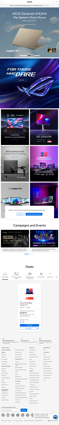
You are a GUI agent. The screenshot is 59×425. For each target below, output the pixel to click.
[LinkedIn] (22, 415)
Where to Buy (33, 363)
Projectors (4, 371)
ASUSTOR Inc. (33, 366)
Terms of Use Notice (28, 420)
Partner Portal (46, 357)
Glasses (3, 387)
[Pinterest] (27, 415)
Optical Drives (18, 354)
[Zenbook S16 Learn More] (15, 164)
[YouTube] (8, 415)
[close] (52, 207)
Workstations (5, 384)
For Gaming (4, 364)
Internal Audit (33, 354)
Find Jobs (32, 352)
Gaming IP (17, 402)
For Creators (4, 359)
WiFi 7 (16, 372)
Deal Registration (33, 387)
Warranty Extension (34, 403)
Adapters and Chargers (20, 395)
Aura (44, 380)
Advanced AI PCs (47, 375)
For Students (4, 361)
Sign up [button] (24, 410)
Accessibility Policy (47, 373)
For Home (4, 354)
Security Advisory (34, 400)
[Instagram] (3, 415)
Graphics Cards (5, 400)
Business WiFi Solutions (20, 369)
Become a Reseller (47, 361)
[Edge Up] (32, 415)
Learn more (28, 328)
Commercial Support (34, 382)
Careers (31, 368)
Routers (17, 361)
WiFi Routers (18, 376)
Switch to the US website (34, 214)
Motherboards (5, 393)
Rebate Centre (33, 396)
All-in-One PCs (5, 373)
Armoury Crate (46, 377)
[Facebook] (12, 415)
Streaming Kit (18, 390)
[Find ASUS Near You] (44, 200)
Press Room (32, 361)
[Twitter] (17, 415)
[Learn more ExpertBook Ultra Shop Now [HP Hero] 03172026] (29, 57)
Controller (17, 399)
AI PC (44, 354)
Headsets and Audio (19, 388)
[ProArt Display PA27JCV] (44, 127)
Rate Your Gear (46, 370)
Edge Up (45, 364)
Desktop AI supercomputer (21, 379)
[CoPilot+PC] (15, 200)
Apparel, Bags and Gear (20, 393)
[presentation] (38, 328)
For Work (4, 357)
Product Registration (34, 394)
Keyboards (17, 383)
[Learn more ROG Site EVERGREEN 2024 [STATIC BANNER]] (29, 108)
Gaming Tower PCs (6, 378)
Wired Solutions (18, 367)
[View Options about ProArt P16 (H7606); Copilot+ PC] (38, 328)
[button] (2, 2)
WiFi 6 (16, 374)
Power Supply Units (19, 350)
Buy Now (29, 325)
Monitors (4, 368)
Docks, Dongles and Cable (21, 397)
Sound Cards (18, 352)
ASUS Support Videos (35, 377)
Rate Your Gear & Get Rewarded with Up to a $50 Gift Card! (29, 5)
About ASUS (32, 350)
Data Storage (18, 357)
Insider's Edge (46, 366)
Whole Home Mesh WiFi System (20, 364)
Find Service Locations (35, 389)
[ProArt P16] (15, 127)
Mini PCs (4, 382)
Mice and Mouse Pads (20, 386)
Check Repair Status (34, 380)
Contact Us (32, 384)
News (31, 359)
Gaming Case (5, 395)
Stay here (20, 214)
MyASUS (32, 391)
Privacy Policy (38, 420)
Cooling (3, 397)
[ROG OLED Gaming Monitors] (44, 164)
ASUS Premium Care (34, 373)
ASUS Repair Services (34, 375)
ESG (44, 350)
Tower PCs (4, 375)
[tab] (20, 55)
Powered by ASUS (47, 368)
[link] (29, 1)
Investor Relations (34, 357)
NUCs (3, 380)
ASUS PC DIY (46, 359)
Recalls (31, 398)
